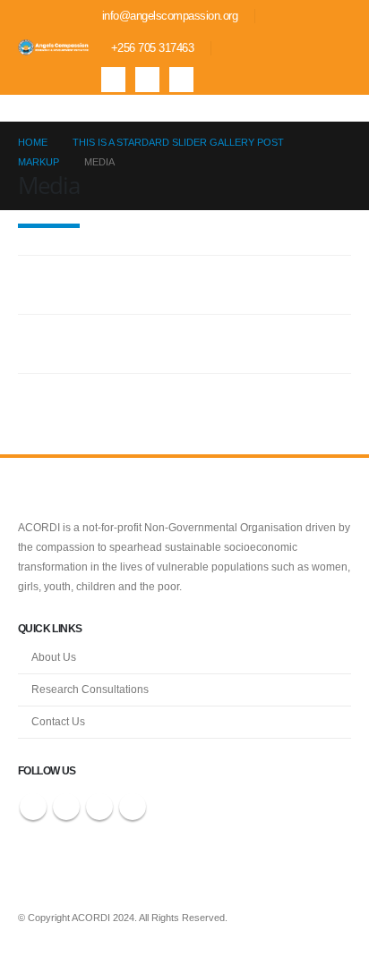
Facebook (33, 806)
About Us (53, 657)
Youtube (99, 806)
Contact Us (58, 721)
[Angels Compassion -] (54, 47)
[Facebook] (113, 79)
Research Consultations (90, 689)
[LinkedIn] (181, 79)
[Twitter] (147, 79)
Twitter (66, 806)
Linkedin (132, 806)
